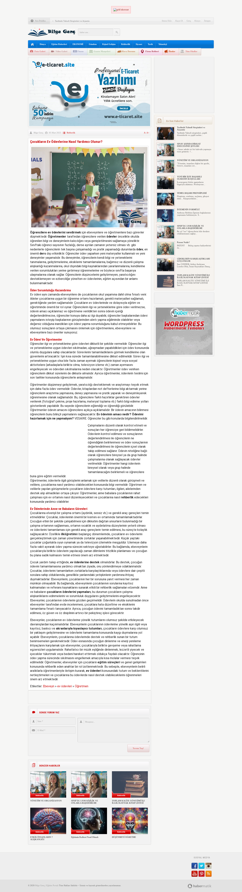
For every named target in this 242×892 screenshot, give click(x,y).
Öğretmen (81, 686)
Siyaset (139, 44)
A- (145, 133)
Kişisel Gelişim (109, 44)
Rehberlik (125, 44)
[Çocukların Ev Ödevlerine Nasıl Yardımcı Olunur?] (89, 229)
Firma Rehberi (152, 51)
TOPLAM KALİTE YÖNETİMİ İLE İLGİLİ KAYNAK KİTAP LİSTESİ (128, 802)
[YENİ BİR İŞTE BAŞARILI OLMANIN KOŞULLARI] (165, 188)
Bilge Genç (38, 133)
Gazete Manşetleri (102, 51)
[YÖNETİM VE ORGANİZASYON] (165, 172)
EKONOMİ (78, 44)
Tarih (150, 44)
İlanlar (172, 51)
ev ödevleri (64, 686)
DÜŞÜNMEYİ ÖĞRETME (124, 837)
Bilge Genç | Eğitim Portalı (46, 885)
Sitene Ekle (167, 21)
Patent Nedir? (183, 242)
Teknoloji (162, 44)
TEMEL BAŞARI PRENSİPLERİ (192, 193)
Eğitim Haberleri (59, 44)
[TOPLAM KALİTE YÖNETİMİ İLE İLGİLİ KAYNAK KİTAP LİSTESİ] (165, 287)
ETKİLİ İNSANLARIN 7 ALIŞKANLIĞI (41, 838)
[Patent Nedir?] (165, 254)
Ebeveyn (48, 686)
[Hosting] (190, 886)
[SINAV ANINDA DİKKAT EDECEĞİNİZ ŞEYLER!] (165, 155)
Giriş (189, 21)
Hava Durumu (128, 51)
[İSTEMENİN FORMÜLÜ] (165, 221)
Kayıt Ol (179, 21)
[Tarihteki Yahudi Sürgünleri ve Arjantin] (165, 139)
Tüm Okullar (191, 51)
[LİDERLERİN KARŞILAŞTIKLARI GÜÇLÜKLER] (165, 270)
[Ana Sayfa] (32, 44)
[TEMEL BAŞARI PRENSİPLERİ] (165, 204)
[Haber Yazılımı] (203, 885)
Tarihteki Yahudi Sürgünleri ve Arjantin (72, 21)
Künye (197, 21)
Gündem (93, 44)
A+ (148, 133)
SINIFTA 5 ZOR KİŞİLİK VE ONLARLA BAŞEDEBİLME (84, 802)
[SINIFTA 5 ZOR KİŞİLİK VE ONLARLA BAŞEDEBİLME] (165, 237)
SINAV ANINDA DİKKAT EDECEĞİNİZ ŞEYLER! (189, 145)
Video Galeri (61, 51)
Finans (81, 51)
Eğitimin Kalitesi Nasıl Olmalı (84, 837)
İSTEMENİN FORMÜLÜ (188, 209)
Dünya (43, 44)
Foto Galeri (40, 51)
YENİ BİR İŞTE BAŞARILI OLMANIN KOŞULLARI (189, 177)
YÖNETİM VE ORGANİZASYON (46, 801)
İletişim (207, 21)
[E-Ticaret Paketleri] (89, 125)
